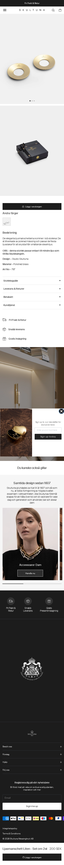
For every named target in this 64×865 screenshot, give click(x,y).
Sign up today (48, 436)
